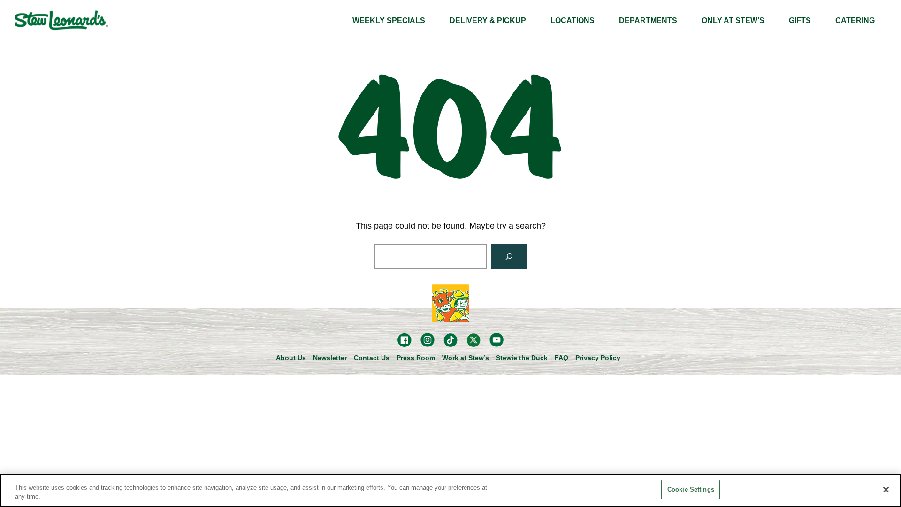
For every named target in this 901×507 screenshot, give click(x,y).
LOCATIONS (572, 20)
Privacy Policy (597, 357)
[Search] (509, 256)
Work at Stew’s (465, 357)
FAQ (561, 357)
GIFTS (800, 20)
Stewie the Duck (522, 357)
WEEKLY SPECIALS (388, 20)
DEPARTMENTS (648, 20)
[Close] (886, 489)
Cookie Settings (690, 489)
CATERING (855, 20)
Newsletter (330, 357)
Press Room (416, 357)
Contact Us (371, 357)
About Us (291, 357)
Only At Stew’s (733, 20)
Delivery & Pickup (488, 20)
